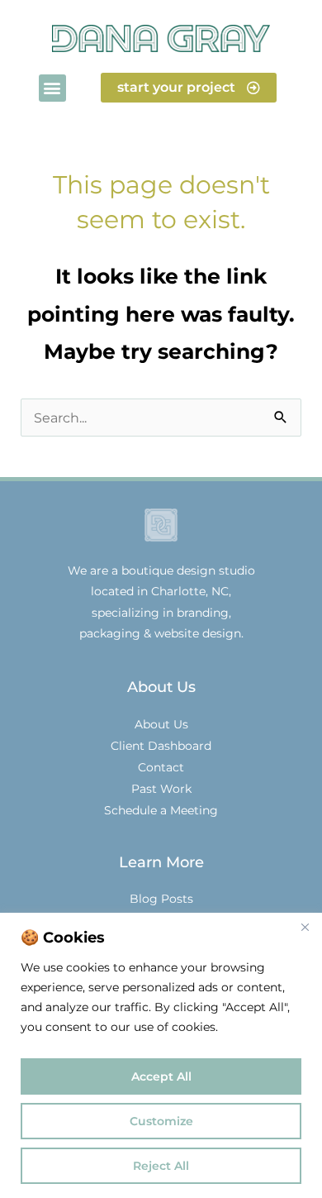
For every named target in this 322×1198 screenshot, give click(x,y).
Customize (161, 1121)
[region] (161, 1055)
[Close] (305, 927)
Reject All (161, 1165)
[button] (52, 88)
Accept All (161, 1076)
